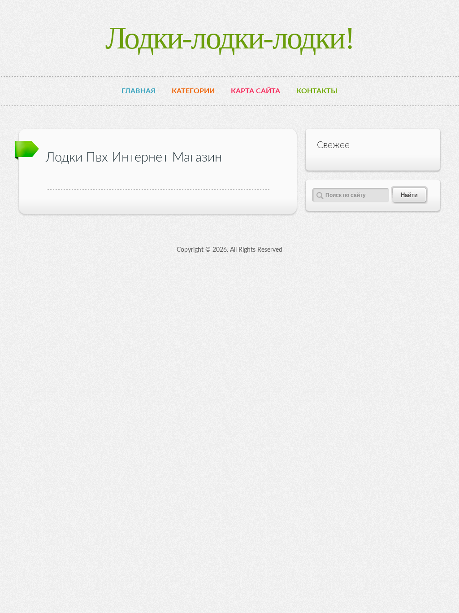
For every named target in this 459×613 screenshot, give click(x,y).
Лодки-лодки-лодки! (229, 38)
